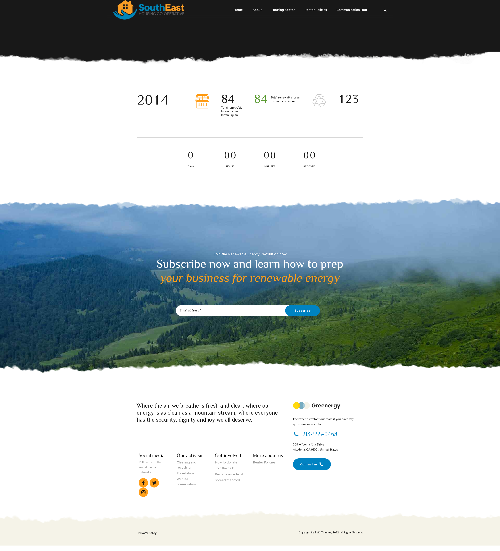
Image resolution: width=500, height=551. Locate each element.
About (257, 10)
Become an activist (229, 474)
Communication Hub (352, 10)
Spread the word (227, 480)
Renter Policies (315, 10)
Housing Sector (283, 10)
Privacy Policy (147, 533)
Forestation (185, 473)
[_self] (296, 434)
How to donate (226, 462)
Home (238, 10)
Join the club (224, 468)
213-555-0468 (319, 434)
